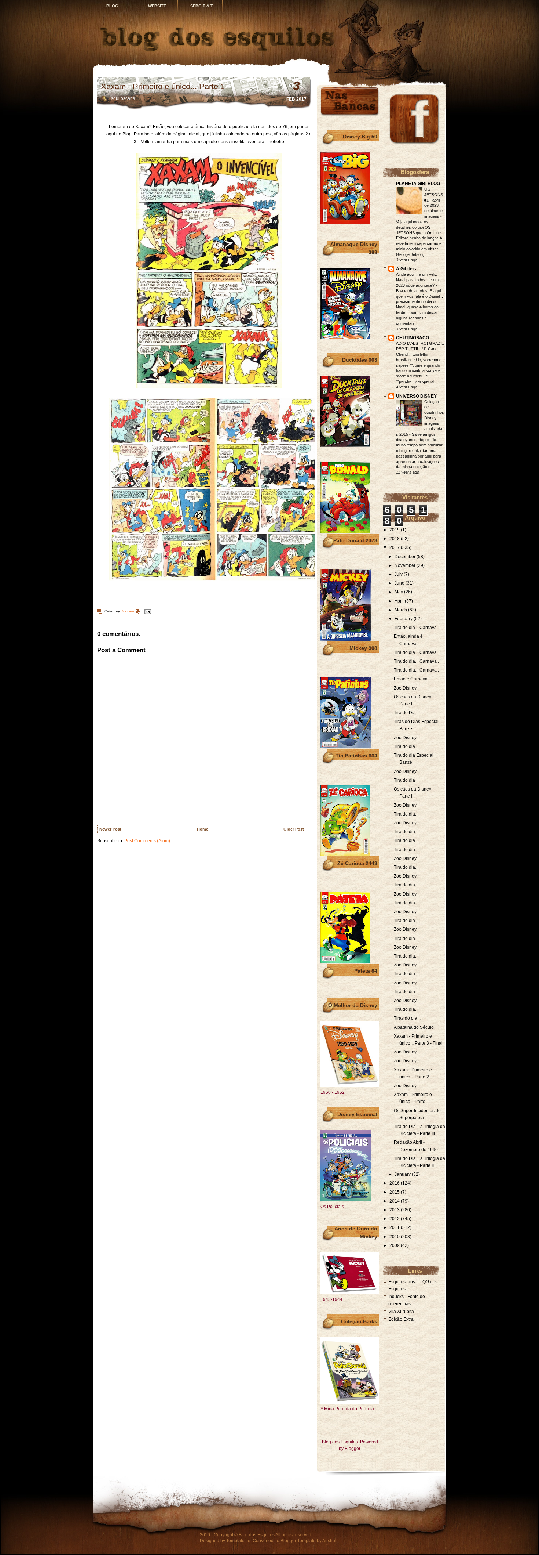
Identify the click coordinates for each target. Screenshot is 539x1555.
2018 (395, 538)
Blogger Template (298, 1540)
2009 (395, 1245)
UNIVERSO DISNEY (416, 396)
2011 (395, 1227)
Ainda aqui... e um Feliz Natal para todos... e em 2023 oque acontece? (417, 280)
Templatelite (238, 1540)
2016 (395, 1183)
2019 (395, 529)
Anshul (329, 1540)
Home (202, 829)
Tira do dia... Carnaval (416, 627)
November (406, 565)
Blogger (352, 1448)
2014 (395, 1201)
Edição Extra (401, 1319)
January (403, 1174)
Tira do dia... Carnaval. (416, 652)
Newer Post (110, 829)
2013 (395, 1209)
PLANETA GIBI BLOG (418, 183)
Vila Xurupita (401, 1311)
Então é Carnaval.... (413, 678)
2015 (395, 1192)
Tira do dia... (406, 814)
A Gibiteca (407, 268)
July (399, 574)
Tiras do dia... (407, 1018)
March (401, 609)
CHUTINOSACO (412, 337)
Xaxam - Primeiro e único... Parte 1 (163, 86)
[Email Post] (146, 611)
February (404, 618)
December (406, 556)
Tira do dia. (405, 840)
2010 (395, 1236)
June (400, 583)
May (399, 591)
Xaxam (128, 611)
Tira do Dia (405, 712)
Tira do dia (404, 746)
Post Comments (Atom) (147, 840)
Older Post (293, 829)
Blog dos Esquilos (257, 1534)
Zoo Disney (405, 688)
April (400, 601)
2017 (395, 547)
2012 (395, 1218)
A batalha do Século (414, 1027)
